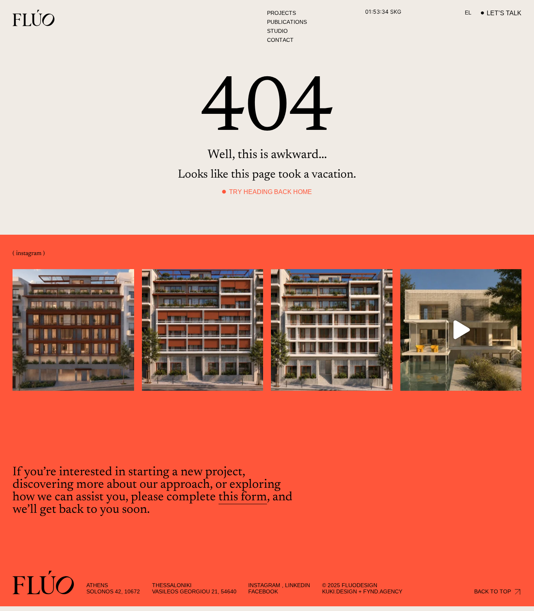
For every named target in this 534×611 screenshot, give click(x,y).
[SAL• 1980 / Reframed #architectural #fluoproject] (461, 330)
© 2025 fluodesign (349, 585)
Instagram (264, 585)
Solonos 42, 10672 (113, 591)
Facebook (263, 591)
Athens (97, 585)
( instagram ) (29, 253)
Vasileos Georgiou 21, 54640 (194, 591)
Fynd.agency (382, 591)
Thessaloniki (172, 585)
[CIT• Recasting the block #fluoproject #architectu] (73, 330)
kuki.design (339, 591)
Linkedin (297, 585)
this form (243, 497)
